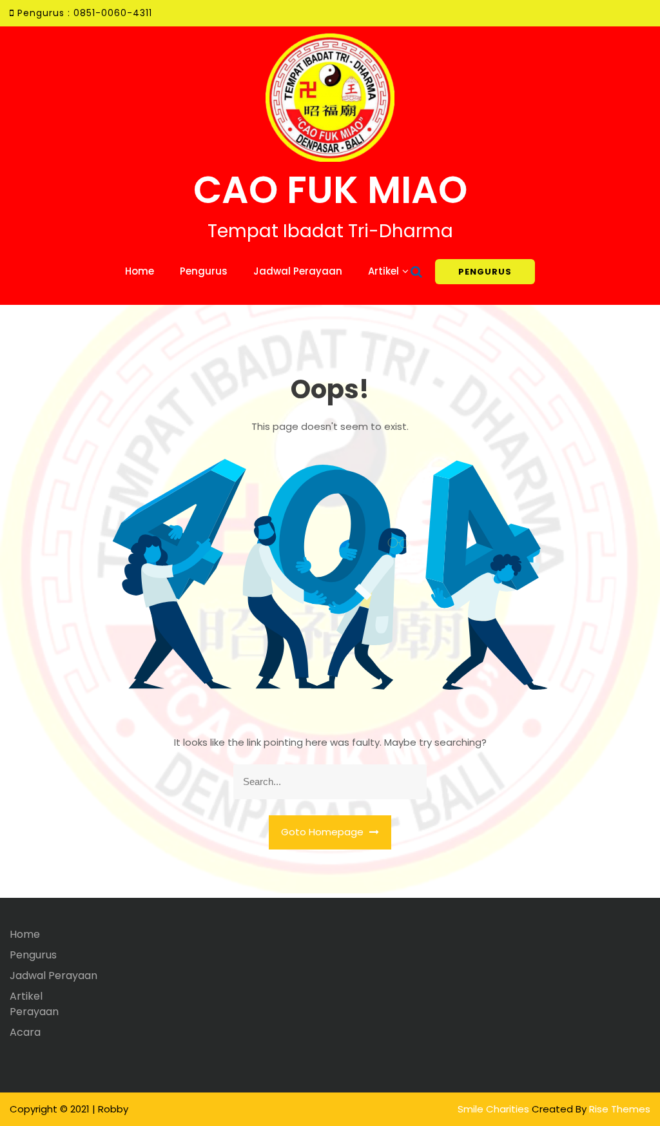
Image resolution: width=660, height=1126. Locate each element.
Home (139, 271)
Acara (25, 1032)
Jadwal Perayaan (297, 271)
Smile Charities (495, 1109)
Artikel (383, 271)
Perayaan (34, 1011)
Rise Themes (619, 1109)
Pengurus (204, 271)
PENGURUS (485, 272)
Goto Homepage (323, 832)
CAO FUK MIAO (330, 190)
